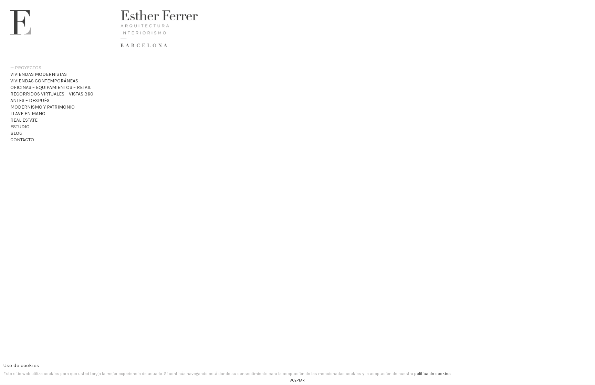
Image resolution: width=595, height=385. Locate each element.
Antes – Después (30, 100)
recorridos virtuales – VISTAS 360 (51, 94)
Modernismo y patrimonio (42, 107)
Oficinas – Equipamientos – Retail (50, 87)
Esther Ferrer (20, 22)
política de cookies (432, 373)
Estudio (20, 127)
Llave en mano (27, 113)
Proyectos (28, 68)
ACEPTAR (297, 380)
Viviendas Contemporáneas (44, 81)
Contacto (22, 140)
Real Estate (24, 120)
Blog (16, 133)
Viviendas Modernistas (38, 74)
